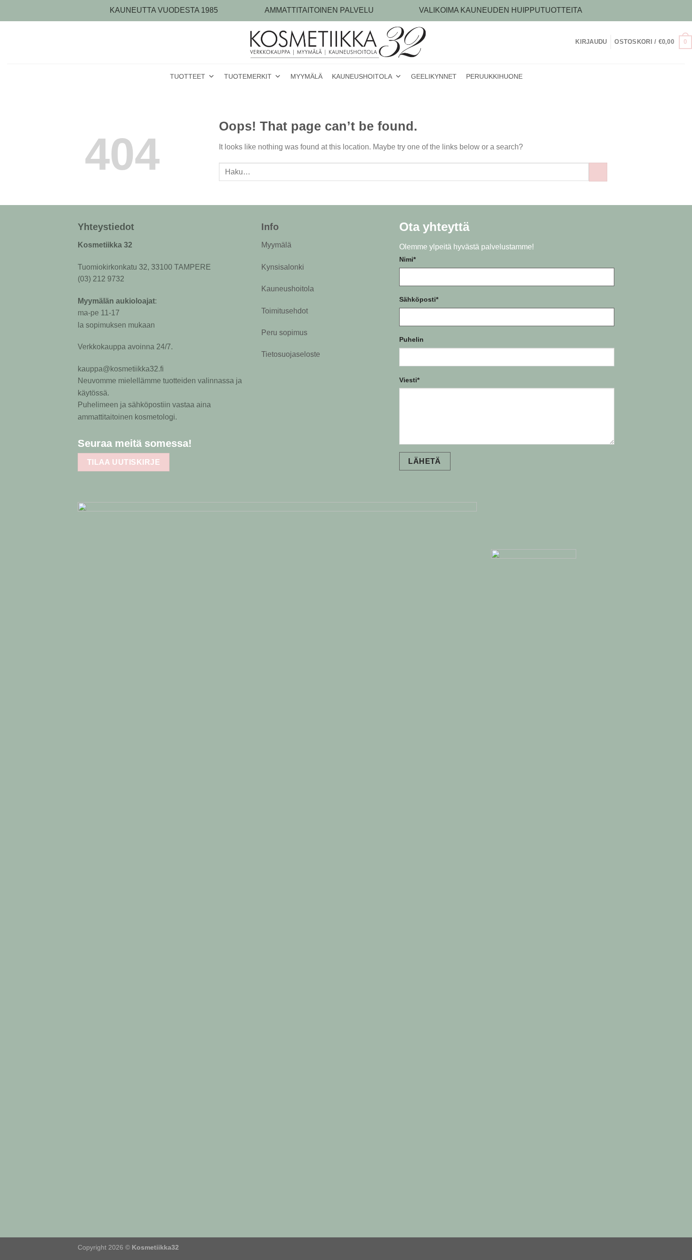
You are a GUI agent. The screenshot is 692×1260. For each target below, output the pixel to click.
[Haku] (571, 42)
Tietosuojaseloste (290, 354)
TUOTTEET (187, 76)
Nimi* (407, 259)
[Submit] (598, 172)
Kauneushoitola (287, 289)
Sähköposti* (418, 299)
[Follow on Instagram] (224, 443)
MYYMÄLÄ (306, 76)
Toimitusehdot (284, 311)
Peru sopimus (284, 333)
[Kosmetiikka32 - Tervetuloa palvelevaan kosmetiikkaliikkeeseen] (346, 42)
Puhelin (411, 339)
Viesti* (409, 380)
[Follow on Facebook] (206, 443)
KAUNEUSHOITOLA (362, 76)
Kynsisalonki (282, 267)
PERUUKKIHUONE (494, 76)
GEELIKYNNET (434, 76)
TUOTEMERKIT (248, 76)
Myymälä (276, 245)
